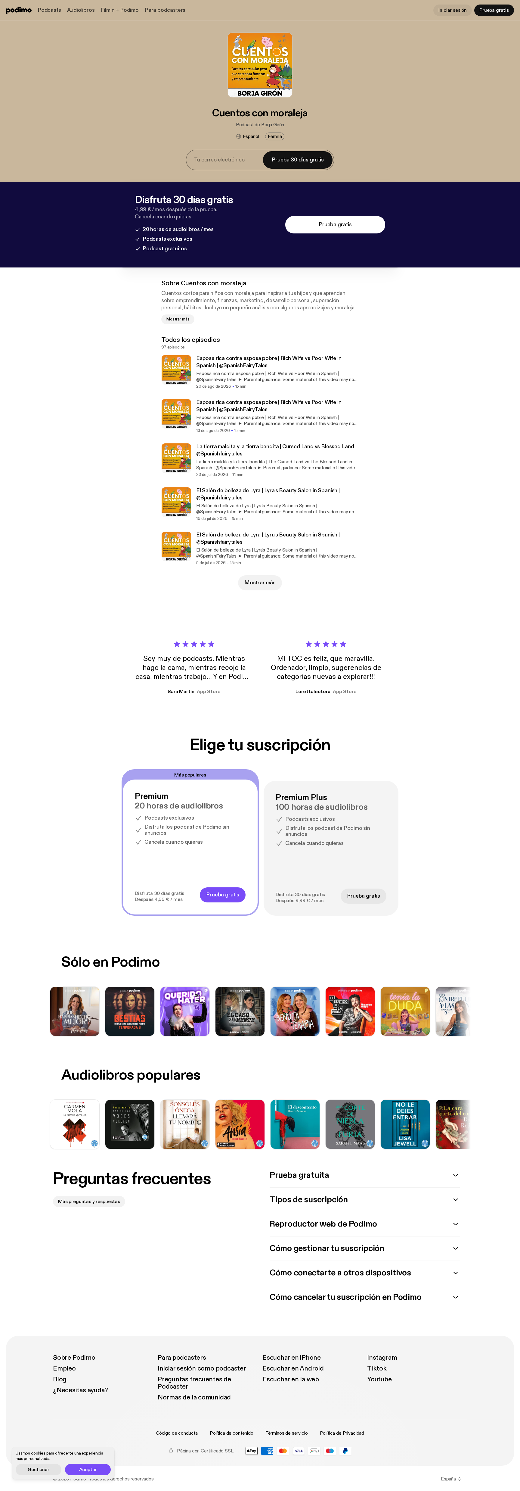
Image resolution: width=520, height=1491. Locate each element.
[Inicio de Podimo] (19, 10)
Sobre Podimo (74, 1357)
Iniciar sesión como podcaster (202, 1368)
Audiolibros (81, 10)
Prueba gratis (494, 10)
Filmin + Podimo (120, 10)
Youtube (379, 1379)
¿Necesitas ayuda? (80, 1390)
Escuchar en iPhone (291, 1357)
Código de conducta (177, 1433)
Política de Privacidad (342, 1433)
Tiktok (377, 1368)
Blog (60, 1379)
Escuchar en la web (290, 1379)
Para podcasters (165, 10)
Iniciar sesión (452, 10)
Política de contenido (231, 1433)
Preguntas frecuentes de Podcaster (194, 1383)
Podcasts (49, 10)
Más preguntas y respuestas (89, 1202)
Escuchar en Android (293, 1368)
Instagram (382, 1357)
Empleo (64, 1368)
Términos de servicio (286, 1433)
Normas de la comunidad (194, 1397)
